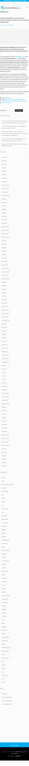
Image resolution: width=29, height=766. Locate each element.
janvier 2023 (5, 306)
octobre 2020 (5, 400)
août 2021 (4, 365)
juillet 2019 (4, 452)
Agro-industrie (5, 508)
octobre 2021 (5, 358)
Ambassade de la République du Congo (15, 99)
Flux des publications (7, 697)
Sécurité (3, 665)
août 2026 (4, 157)
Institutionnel (5, 599)
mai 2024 (4, 251)
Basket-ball (4, 526)
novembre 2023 (5, 272)
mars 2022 (4, 341)
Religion (3, 654)
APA (3, 512)
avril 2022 (4, 337)
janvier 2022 (5, 348)
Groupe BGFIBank (6, 595)
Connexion (4, 693)
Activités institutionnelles (8, 484)
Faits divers (4, 581)
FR (14, 4)
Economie (4, 564)
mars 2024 (4, 258)
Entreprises (4, 578)
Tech (3, 678)
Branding (4, 536)
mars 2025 (4, 216)
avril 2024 (4, 254)
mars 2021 (4, 383)
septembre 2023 (5, 278)
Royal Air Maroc (5, 658)
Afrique (3, 498)
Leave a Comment (6, 102)
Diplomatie (4, 554)
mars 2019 (4, 466)
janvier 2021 (5, 389)
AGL (3, 505)
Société (3, 668)
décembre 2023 (5, 268)
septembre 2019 (5, 445)
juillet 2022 (4, 327)
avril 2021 (4, 379)
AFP (3, 495)
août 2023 (4, 282)
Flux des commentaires (7, 700)
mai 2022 (4, 334)
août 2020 (4, 407)
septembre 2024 (5, 237)
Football (4, 588)
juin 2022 (4, 330)
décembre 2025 (5, 185)
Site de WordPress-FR (7, 704)
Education (4, 567)
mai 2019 (4, 459)
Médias (3, 623)
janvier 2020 (5, 431)
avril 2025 (4, 213)
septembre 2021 (5, 362)
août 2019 (4, 448)
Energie (3, 574)
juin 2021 (4, 372)
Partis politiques (5, 637)
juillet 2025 (4, 202)
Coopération (5, 543)
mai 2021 (4, 376)
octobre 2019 (5, 442)
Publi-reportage (5, 651)
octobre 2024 (5, 233)
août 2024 (4, 240)
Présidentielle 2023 (6, 647)
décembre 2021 (5, 351)
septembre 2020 (5, 403)
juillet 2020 (4, 410)
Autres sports (5, 522)
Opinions (4, 633)
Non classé (4, 630)
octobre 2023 (5, 275)
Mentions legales (15, 745)
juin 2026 (4, 164)
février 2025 (4, 219)
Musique (4, 626)
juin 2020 (4, 414)
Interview (4, 606)
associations (5, 519)
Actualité (4, 488)
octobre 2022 (5, 317)
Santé (3, 661)
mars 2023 (4, 299)
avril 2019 (4, 462)
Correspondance (4, 101)
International (5, 602)
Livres (3, 619)
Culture (3, 547)
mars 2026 (4, 174)
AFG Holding (5, 491)
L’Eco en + (4, 613)
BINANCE (4, 529)
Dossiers (4, 557)
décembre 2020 (5, 393)
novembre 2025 (5, 188)
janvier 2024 (5, 265)
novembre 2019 (5, 438)
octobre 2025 (5, 192)
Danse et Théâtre (6, 550)
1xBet (3, 477)
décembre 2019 (5, 435)
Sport (3, 672)
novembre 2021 (5, 355)
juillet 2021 (4, 369)
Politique (8, 97)
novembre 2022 (5, 313)
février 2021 (4, 386)
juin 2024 (4, 247)
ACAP (3, 481)
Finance (3, 585)
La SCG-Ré (4, 616)
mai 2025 (4, 209)
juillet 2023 (4, 285)
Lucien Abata (23, 101)
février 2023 (4, 303)
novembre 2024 (5, 230)
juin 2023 (4, 289)
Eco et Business (5, 561)
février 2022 (4, 344)
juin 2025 (4, 206)
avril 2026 (4, 171)
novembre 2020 (5, 396)
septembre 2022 (5, 320)
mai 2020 (4, 417)
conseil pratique (5, 540)
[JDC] (11, 7)
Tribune (3, 682)
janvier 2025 (5, 223)
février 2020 (4, 428)
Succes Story (5, 675)
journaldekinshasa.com (19, 751)
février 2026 (4, 178)
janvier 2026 (5, 181)
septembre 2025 (5, 195)
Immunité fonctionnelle (13, 101)
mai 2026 (4, 167)
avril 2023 (4, 296)
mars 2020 (4, 424)
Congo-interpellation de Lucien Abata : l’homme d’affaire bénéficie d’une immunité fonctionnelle (14, 20)
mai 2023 (4, 292)
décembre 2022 (5, 310)
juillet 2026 (4, 160)
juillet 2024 (4, 244)
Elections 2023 (5, 571)
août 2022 (4, 324)
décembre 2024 (5, 226)
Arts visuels (4, 515)
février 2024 (4, 261)
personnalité (5, 640)
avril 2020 (4, 421)
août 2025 (4, 199)
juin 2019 (4, 455)
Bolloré (3, 533)
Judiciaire (4, 609)
